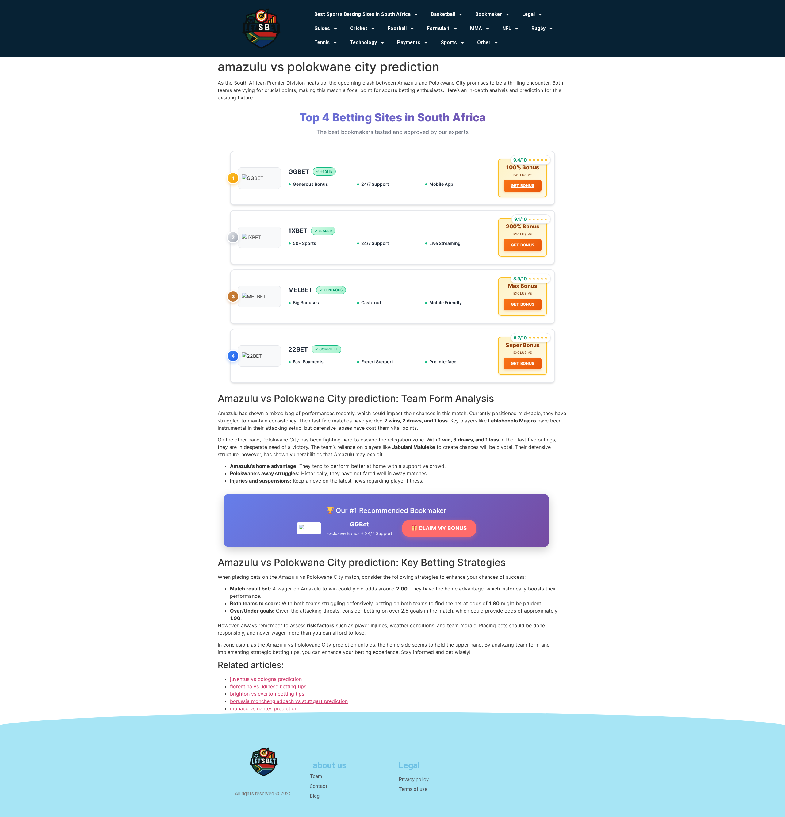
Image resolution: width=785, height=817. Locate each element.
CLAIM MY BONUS (442, 528)
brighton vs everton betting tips (267, 694)
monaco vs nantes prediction (263, 708)
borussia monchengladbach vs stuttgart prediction (289, 701)
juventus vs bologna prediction (266, 679)
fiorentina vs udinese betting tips (268, 686)
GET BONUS (522, 185)
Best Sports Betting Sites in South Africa (362, 14)
